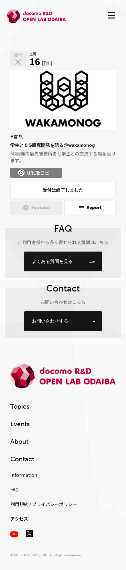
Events (20, 424)
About (19, 441)
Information (23, 475)
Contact (22, 459)
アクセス (19, 518)
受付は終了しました (63, 189)
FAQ (14, 489)
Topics (19, 406)
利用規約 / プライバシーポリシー (43, 504)
